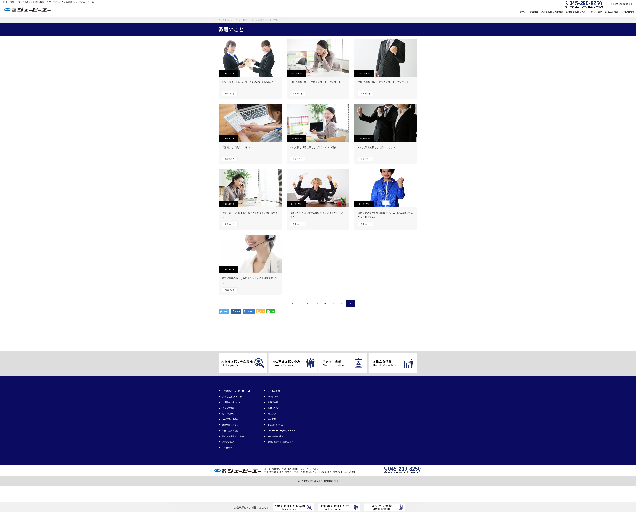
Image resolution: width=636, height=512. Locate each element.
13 (308, 303)
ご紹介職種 (227, 447)
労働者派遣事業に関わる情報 (281, 441)
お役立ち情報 (611, 11)
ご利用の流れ (228, 441)
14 (316, 303)
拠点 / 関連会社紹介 (276, 424)
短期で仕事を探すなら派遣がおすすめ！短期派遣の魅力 (250, 280)
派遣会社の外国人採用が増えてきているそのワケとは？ (316, 215)
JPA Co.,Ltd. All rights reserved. (324, 480)
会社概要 (534, 11)
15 (325, 303)
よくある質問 (274, 391)
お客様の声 (273, 402)
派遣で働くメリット (231, 424)
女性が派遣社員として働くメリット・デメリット (315, 82)
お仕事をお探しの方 (231, 402)
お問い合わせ (627, 11)
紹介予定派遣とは (230, 430)
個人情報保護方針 (276, 436)
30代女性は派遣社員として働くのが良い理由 (313, 147)
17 (342, 303)
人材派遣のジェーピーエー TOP (236, 391)
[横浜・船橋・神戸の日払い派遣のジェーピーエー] (27, 10)
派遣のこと (230, 93)
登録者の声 (273, 396)
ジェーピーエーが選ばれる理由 (282, 430)
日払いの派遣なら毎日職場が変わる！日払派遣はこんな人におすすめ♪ (385, 215)
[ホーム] (233, 18)
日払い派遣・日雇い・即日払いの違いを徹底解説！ (248, 82)
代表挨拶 (272, 413)
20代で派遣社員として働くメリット (376, 147)
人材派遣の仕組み (230, 419)
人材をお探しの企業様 (552, 11)
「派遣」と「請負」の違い (236, 147)
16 (333, 303)
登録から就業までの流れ (233, 436)
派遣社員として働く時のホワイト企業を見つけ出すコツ (250, 215)
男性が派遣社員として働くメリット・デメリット (383, 82)
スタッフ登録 (228, 408)
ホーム (523, 11)
